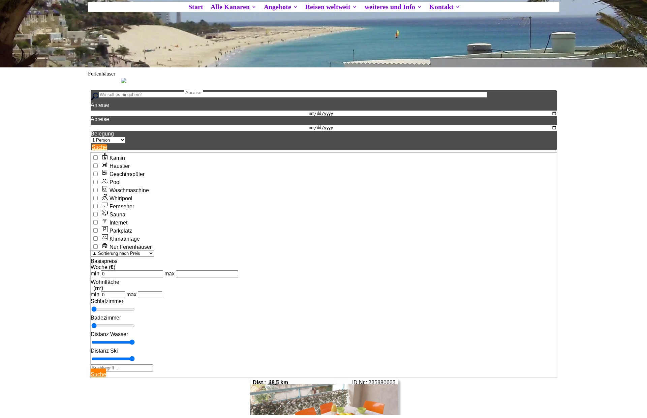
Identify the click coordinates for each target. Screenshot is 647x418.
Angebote (277, 7)
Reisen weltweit (327, 7)
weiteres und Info (390, 7)
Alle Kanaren (230, 7)
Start (195, 7)
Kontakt (441, 7)
